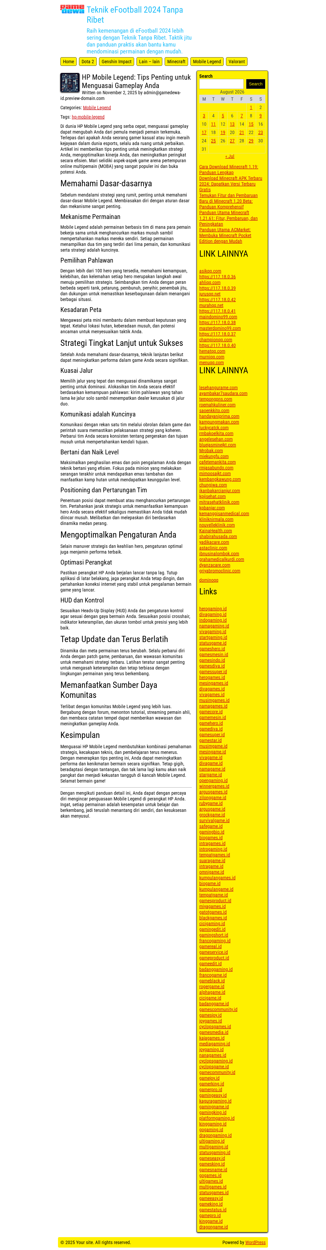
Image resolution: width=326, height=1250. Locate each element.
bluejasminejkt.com (217, 445)
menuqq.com (211, 362)
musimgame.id (213, 746)
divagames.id (212, 689)
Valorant (237, 61)
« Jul (229, 156)
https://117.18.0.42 (217, 299)
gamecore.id (211, 712)
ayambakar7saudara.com (223, 393)
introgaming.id (213, 849)
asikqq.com (210, 271)
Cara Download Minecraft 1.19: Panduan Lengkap (228, 169)
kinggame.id (211, 1221)
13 (232, 124)
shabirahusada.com (218, 536)
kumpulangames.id (217, 878)
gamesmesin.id (213, 654)
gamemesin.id (212, 717)
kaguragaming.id (215, 1101)
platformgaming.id (217, 1118)
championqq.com (215, 339)
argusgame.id (212, 809)
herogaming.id (213, 609)
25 (213, 141)
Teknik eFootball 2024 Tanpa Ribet (135, 15)
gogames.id (210, 1175)
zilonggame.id (212, 797)
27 (232, 141)
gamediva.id (211, 729)
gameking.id (211, 1204)
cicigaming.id (212, 923)
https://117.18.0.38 (217, 322)
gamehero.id (211, 723)
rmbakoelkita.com (216, 433)
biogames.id (211, 837)
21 (241, 132)
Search (206, 76)
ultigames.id (211, 1181)
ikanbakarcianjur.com (219, 490)
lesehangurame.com (218, 387)
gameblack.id (212, 981)
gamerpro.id (210, 1089)
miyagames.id (212, 906)
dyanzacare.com (214, 565)
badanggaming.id (216, 969)
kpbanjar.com (212, 508)
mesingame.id (212, 752)
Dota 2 (88, 61)
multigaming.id (213, 1147)
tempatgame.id (213, 895)
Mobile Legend (207, 61)
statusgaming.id (214, 1152)
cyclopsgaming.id (216, 1061)
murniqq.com (211, 357)
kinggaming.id (212, 1124)
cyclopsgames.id (215, 1026)
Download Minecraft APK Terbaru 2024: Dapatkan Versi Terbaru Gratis (230, 183)
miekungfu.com (214, 456)
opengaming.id (213, 780)
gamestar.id (210, 740)
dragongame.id (213, 1227)
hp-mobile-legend (88, 117)
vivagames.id (212, 694)
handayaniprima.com (219, 416)
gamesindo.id (212, 660)
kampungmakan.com (219, 422)
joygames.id (210, 1021)
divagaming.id (212, 614)
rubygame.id (211, 803)
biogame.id (210, 883)
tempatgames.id (214, 855)
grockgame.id (212, 815)
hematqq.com (212, 351)
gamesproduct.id (215, 900)
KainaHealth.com (215, 531)
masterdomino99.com (220, 328)
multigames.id (212, 1187)
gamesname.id (213, 1169)
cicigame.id (210, 998)
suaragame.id (212, 860)
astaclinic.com (213, 548)
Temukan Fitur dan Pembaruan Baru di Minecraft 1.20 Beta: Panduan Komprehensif (228, 201)
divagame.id (211, 763)
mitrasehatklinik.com (219, 502)
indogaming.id (213, 620)
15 (251, 124)
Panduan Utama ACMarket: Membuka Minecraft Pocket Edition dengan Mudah (225, 235)
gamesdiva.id (212, 666)
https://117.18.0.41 (217, 311)
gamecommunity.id (217, 1072)
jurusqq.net (210, 294)
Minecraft (176, 61)
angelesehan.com (216, 439)
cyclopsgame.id (214, 1066)
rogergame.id (211, 986)
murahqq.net (211, 305)
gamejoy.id (209, 1078)
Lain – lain (149, 61)
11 (213, 124)
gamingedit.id (212, 929)
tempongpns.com (215, 399)
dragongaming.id (215, 1135)
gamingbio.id (211, 832)
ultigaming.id (212, 1141)
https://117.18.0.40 (217, 345)
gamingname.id (214, 1107)
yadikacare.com (214, 542)
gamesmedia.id (213, 1032)
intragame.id (211, 866)
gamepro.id (210, 1215)
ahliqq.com (210, 282)
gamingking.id (212, 1112)
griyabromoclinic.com (219, 571)
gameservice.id (213, 952)
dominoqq (208, 580)
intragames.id (212, 843)
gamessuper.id (213, 671)
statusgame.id (212, 643)
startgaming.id (213, 637)
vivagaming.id (212, 631)
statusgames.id (214, 1192)
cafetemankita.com (217, 462)
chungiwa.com (213, 485)
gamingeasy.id (213, 1095)
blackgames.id (213, 918)
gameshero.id (212, 649)
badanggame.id (214, 1003)
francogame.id (213, 975)
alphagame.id (212, 992)
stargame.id (210, 775)
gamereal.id (210, 946)
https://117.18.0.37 (217, 334)
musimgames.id (214, 700)
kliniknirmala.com (216, 519)
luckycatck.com (214, 427)
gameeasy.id (211, 1198)
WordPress (255, 1242)
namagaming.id (214, 626)
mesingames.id (213, 683)
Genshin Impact (116, 61)
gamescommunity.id (218, 1009)
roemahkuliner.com (217, 405)
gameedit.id (210, 963)
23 (260, 132)
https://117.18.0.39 (217, 288)
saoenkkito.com (214, 410)
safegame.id (211, 826)
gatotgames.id (213, 912)
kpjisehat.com (212, 496)
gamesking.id (212, 1164)
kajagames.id (212, 1038)
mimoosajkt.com (215, 473)
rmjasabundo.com (216, 468)
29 (251, 141)
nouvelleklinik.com (217, 525)
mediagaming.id (214, 1044)
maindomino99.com (218, 317)
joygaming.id (211, 1049)
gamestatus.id (212, 1210)
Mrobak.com (211, 450)
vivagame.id (210, 757)
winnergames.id (214, 786)
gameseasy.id (212, 1158)
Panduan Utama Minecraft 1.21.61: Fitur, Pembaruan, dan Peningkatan (228, 218)
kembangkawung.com (220, 479)
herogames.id (212, 677)
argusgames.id (213, 792)
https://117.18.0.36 (217, 277)
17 (204, 132)
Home (68, 61)
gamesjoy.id (210, 1015)
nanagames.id (212, 1055)
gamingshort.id (213, 935)
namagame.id (212, 769)
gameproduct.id (214, 958)
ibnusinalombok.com (219, 553)
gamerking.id (211, 1084)
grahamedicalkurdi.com (221, 559)
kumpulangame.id (216, 889)
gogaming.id (211, 1129)
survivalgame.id (214, 820)
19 (223, 132)
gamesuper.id (212, 734)
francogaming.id (215, 941)
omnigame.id (211, 872)
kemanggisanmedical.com (224, 513)
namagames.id (213, 706)
